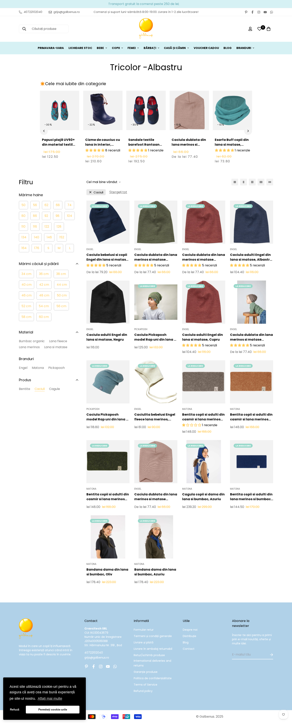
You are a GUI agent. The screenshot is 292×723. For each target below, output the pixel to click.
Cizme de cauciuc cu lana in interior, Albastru (102, 144)
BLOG (227, 48)
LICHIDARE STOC (80, 48)
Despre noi (190, 630)
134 (23, 237)
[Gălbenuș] (146, 29)
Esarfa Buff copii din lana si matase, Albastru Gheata (232, 144)
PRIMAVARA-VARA (51, 48)
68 (58, 205)
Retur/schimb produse (149, 655)
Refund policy (143, 691)
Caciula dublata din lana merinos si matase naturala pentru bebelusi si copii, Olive (155, 257)
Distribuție (189, 636)
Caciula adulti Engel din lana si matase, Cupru (202, 337)
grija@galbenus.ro (96, 658)
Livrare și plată (143, 642)
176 (36, 248)
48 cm (44, 295)
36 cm (44, 274)
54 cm (44, 306)
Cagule (54, 389)
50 (23, 205)
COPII (116, 48)
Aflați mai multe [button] (50, 699)
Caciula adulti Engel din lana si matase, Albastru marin (251, 257)
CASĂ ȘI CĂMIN (175, 48)
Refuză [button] (14, 709)
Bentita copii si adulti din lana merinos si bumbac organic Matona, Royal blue (251, 497)
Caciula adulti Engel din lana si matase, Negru (106, 337)
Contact (188, 649)
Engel (23, 367)
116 (35, 226)
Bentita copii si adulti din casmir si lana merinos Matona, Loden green (107, 497)
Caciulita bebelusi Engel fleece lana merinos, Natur (154, 417)
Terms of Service (145, 685)
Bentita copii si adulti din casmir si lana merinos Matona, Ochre (251, 417)
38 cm (61, 274)
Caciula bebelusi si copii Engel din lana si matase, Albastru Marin (107, 257)
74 (69, 205)
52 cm (26, 306)
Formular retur (144, 630)
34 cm (26, 274)
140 (36, 237)
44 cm (62, 284)
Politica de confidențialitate (153, 678)
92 (46, 215)
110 (23, 226)
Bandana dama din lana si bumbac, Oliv (107, 572)
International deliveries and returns (152, 663)
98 (57, 215)
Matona (38, 367)
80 (23, 215)
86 (35, 215)
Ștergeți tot (118, 192)
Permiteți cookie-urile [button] (52, 709)
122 (46, 226)
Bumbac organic (32, 341)
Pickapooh (56, 367)
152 (61, 237)
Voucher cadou (206, 48)
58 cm (26, 317)
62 (46, 205)
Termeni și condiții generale (153, 636)
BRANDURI (243, 48)
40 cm (26, 284)
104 (69, 215)
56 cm (61, 306)
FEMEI (132, 48)
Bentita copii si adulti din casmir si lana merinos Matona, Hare (203, 417)
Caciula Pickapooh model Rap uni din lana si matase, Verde (155, 337)
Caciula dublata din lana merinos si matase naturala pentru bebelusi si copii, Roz (189, 149)
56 (35, 205)
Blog (186, 642)
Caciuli (40, 389)
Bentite (24, 389)
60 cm (44, 317)
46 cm (26, 295)
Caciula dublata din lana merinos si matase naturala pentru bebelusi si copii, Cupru (203, 257)
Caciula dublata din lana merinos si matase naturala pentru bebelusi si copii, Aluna (251, 337)
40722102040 (93, 653)
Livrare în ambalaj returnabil (153, 649)
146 (49, 237)
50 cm (62, 295)
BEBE (100, 48)
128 (59, 226)
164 (24, 248)
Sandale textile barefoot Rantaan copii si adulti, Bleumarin (144, 146)
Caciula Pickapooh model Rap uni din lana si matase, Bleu (107, 417)
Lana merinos (29, 347)
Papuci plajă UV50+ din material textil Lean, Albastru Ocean (58, 146)
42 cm (44, 284)
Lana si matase (55, 347)
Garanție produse (146, 672)
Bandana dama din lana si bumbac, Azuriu (155, 572)
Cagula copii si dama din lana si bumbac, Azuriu (203, 496)
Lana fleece (58, 341)
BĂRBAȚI (150, 48)
